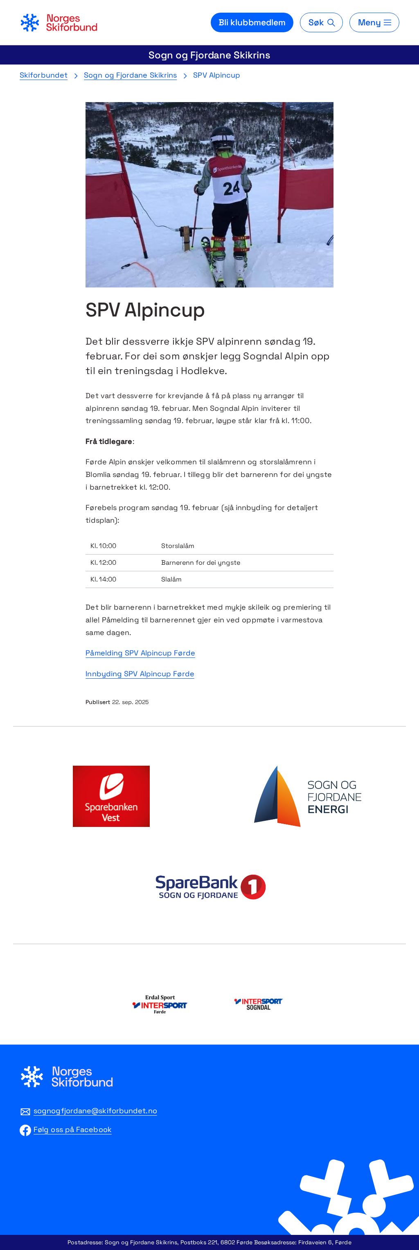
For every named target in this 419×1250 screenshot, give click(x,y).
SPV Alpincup (216, 75)
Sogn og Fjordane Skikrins (209, 55)
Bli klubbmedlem (252, 22)
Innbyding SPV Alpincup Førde (140, 673)
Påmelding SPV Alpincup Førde (140, 652)
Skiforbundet (44, 75)
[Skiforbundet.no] (58, 22)
